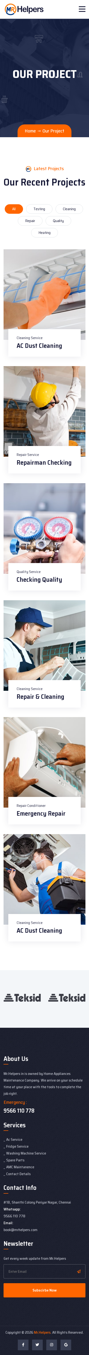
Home (30, 131)
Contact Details (18, 1174)
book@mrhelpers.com (20, 1230)
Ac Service (14, 1139)
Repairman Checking (44, 462)
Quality (58, 221)
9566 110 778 (19, 1110)
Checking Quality (39, 579)
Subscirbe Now (45, 1290)
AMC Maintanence (20, 1167)
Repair (30, 221)
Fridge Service (17, 1146)
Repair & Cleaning (40, 696)
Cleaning (69, 209)
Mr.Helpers (42, 1332)
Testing (39, 209)
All (14, 209)
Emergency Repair (41, 813)
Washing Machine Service (26, 1153)
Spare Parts (15, 1160)
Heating (44, 233)
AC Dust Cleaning (39, 346)
